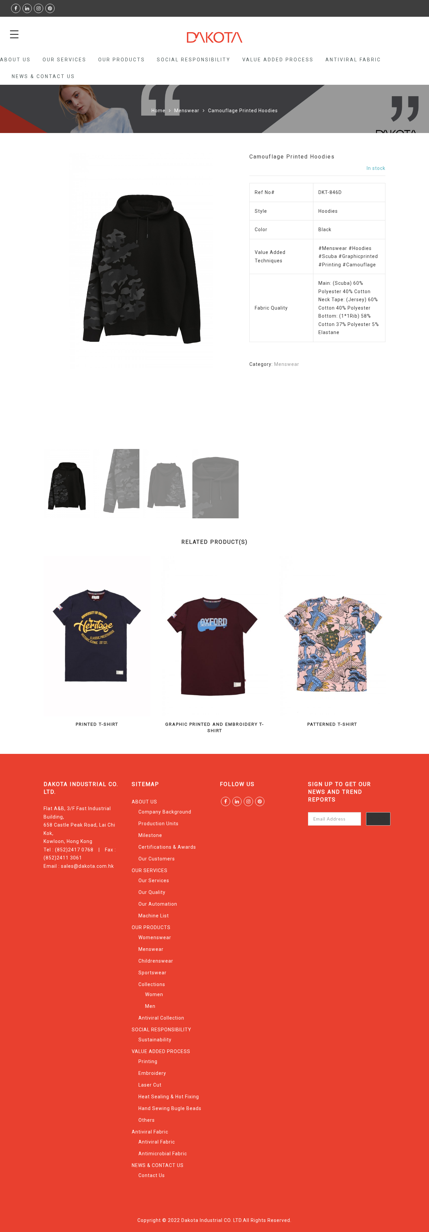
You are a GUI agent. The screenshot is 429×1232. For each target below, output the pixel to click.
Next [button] (219, 300)
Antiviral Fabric (353, 59)
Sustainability (155, 1039)
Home (158, 110)
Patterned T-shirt (332, 724)
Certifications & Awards (167, 847)
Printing (148, 1061)
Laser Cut (150, 1085)
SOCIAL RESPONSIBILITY (194, 59)
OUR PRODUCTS (121, 59)
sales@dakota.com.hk (87, 866)
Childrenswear (155, 961)
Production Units (158, 823)
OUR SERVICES (64, 59)
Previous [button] (60, 300)
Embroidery (152, 1073)
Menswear (186, 110)
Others (146, 1120)
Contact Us (151, 1175)
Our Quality (152, 892)
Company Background (164, 812)
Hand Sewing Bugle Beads (169, 1108)
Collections (151, 984)
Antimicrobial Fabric (162, 1153)
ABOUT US (15, 59)
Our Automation (157, 904)
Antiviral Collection (161, 1018)
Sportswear (152, 972)
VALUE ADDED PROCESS (278, 59)
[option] (141, 261)
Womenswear (154, 937)
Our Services (153, 880)
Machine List (153, 915)
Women (154, 994)
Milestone (150, 835)
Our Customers (156, 858)
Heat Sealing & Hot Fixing (168, 1096)
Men (150, 1006)
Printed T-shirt (97, 724)
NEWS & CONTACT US (43, 76)
